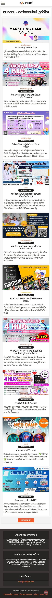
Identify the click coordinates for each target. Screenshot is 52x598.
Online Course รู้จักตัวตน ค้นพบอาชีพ (26, 145)
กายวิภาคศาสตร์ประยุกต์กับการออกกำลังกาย (26, 247)
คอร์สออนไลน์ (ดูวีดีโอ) (26, 89)
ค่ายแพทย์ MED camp (26, 450)
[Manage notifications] (46, 592)
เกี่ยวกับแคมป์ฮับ (8, 594)
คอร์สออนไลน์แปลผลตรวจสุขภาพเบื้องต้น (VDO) (26, 195)
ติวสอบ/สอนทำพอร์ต (26, 292)
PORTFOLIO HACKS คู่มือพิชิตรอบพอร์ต (26, 299)
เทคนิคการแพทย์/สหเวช (26, 240)
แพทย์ (26, 188)
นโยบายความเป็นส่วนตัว (26, 594)
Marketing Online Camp (26, 48)
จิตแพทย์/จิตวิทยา (26, 138)
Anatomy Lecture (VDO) (26, 500)
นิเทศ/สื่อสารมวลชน (26, 45)
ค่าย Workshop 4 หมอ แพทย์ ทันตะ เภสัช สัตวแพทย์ (26, 96)
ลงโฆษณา (36, 594)
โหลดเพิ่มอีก (26, 520)
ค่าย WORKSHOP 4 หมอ (26, 403)
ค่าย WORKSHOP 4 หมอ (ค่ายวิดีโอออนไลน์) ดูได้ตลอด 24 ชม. (26, 352)
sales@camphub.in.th (26, 581)
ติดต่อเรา (16, 594)
